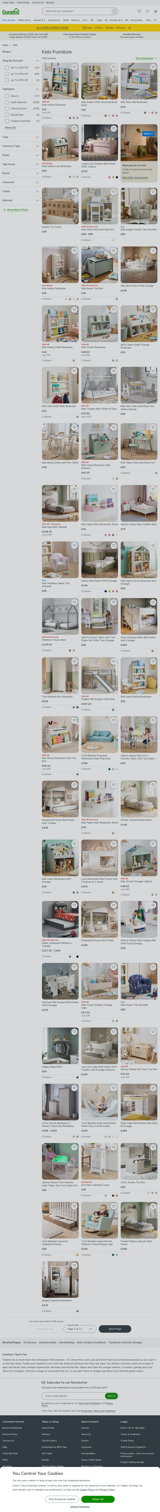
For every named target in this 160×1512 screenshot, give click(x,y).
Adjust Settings (80, 1506)
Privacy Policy (107, 1489)
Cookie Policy (87, 1489)
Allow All (98, 1499)
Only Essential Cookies (62, 1499)
